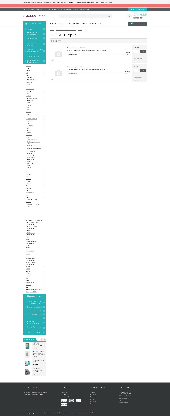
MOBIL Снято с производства (30, 263)
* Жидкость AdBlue (31, 199)
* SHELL (28, 169)
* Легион (28, 202)
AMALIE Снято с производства (30, 233)
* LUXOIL (28, 112)
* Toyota (28, 186)
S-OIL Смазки (31, 159)
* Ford (27, 93)
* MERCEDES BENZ (31, 119)
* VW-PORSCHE (30, 192)
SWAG (27, 275)
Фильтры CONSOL (31, 292)
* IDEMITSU (29, 107)
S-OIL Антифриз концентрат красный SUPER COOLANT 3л (86, 69)
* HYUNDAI (29, 105)
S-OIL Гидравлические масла (33, 142)
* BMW (28, 70)
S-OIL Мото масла (32, 146)
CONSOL (28, 239)
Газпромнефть (30, 282)
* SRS (27, 172)
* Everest (28, 91)
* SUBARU (29, 174)
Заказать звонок (137, 17)
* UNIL (27, 190)
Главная (53, 24)
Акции (102, 24)
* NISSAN (28, 128)
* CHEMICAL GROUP (31, 79)
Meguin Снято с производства (30, 259)
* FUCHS (28, 96)
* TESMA (28, 181)
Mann (27, 256)
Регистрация (141, 9)
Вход (133, 9)
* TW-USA (28, 188)
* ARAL (27, 68)
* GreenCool (29, 100)
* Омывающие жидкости (33, 204)
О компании (74, 24)
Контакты (93, 24)
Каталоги (62, 24)
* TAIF (27, 176)
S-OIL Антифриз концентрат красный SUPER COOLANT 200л (86, 50)
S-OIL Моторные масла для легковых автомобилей (34, 155)
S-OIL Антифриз (32, 139)
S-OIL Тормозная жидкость (32, 162)
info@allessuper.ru (124, 402)
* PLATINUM (29, 135)
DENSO (28, 247)
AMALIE (28, 230)
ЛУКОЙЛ (28, 285)
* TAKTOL (28, 179)
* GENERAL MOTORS (32, 98)
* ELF (27, 86)
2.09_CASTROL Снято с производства (32, 223)
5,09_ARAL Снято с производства (31, 227)
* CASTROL (29, 77)
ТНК (27, 287)
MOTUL (28, 269)
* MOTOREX (29, 125)
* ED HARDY (29, 82)
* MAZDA (28, 116)
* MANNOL (29, 114)
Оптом (84, 24)
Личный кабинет (66, 397)
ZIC (27, 278)
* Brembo (28, 75)
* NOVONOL (29, 130)
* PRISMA (28, 66)
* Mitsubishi (29, 121)
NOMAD (28, 271)
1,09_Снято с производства (34, 220)
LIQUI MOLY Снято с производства (32, 250)
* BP (27, 73)
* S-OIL (28, 137)
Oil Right (28, 273)
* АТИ (27, 195)
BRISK (27, 237)
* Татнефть (29, 206)
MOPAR (28, 266)
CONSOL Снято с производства (31, 242)
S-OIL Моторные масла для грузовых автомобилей (34, 149)
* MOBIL (28, 123)
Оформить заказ (66, 394)
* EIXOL (28, 84)
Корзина (64, 392)
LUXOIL (28, 254)
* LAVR (27, 109)
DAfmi (27, 245)
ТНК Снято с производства (34, 289)
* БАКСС (28, 197)
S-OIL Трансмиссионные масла (34, 166)
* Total (27, 183)
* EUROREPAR (30, 89)
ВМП (27, 280)
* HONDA (28, 102)
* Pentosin (29, 132)
